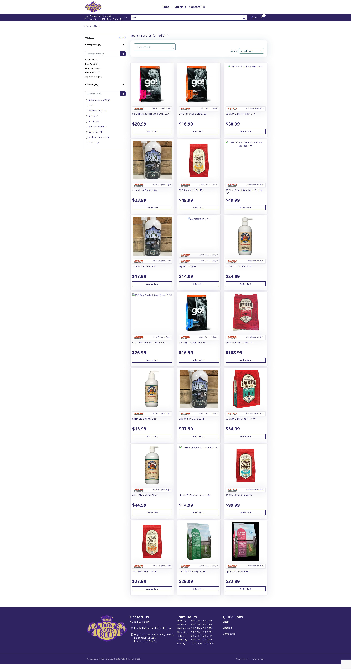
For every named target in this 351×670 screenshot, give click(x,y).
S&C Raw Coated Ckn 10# (191, 190)
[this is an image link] (107, 628)
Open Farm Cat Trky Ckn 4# (192, 571)
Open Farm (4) (96, 132)
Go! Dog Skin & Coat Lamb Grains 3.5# (150, 114)
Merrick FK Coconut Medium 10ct (195, 495)
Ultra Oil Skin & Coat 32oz (191, 418)
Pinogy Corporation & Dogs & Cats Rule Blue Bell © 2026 (114, 659)
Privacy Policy (242, 659)
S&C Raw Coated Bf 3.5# (144, 571)
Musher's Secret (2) (98, 126)
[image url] (93, 6)
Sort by (234, 51)
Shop (166, 7)
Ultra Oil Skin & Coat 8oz (144, 266)
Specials (180, 7)
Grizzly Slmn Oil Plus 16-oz (238, 266)
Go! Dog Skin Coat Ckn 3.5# (192, 342)
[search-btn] (123, 53)
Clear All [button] (122, 38)
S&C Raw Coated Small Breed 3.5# (148, 342)
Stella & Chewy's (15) (99, 137)
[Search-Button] (244, 17)
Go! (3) (92, 105)
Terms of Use (257, 659)
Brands (91, 84)
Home (87, 26)
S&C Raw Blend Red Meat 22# (240, 342)
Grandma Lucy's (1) (98, 110)
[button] (254, 17)
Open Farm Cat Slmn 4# (237, 571)
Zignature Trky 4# (187, 266)
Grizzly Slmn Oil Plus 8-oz (144, 418)
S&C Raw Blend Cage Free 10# (240, 418)
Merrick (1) (94, 121)
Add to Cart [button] (152, 131)
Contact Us (197, 7)
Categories (93, 44)
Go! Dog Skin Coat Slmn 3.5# (192, 114)
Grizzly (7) (93, 116)
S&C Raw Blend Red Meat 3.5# (240, 114)
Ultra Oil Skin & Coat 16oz (144, 190)
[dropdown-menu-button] (172, 6)
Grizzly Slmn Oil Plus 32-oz (145, 495)
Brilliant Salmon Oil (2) (99, 100)
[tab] (105, 61)
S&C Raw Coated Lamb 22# (239, 495)
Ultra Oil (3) (94, 142)
